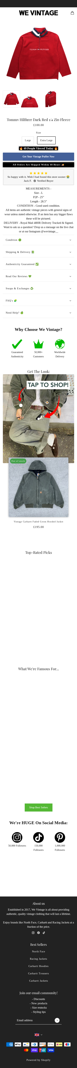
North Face (38, 951)
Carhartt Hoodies (38, 966)
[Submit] (57, 1020)
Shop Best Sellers (38, 807)
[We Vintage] (38, 13)
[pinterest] (38, 932)
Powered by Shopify (38, 1060)
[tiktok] (44, 932)
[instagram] (33, 932)
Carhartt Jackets (38, 980)
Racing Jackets (38, 959)
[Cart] (72, 13)
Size (38, 132)
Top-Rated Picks (38, 552)
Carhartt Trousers (38, 973)
